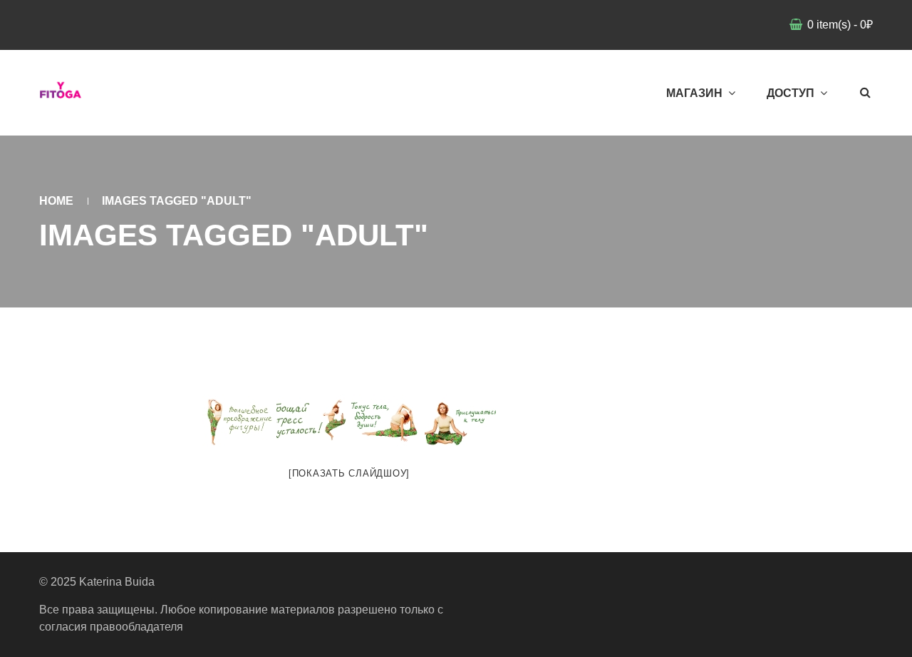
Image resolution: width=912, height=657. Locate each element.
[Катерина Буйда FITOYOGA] (60, 92)
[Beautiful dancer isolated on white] (460, 421)
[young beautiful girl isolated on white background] (312, 421)
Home (56, 201)
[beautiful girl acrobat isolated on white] (238, 421)
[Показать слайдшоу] (349, 473)
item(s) (840, 25)
